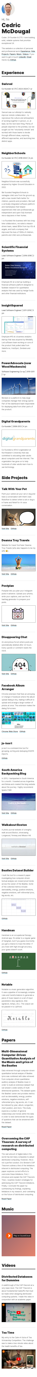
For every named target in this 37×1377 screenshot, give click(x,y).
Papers (13, 54)
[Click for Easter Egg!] (8, 9)
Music (19, 54)
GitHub (13, 60)
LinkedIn (22, 57)
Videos (26, 54)
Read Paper (7, 1127)
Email (29, 57)
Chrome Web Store (10, 732)
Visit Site (5, 529)
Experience (25, 51)
